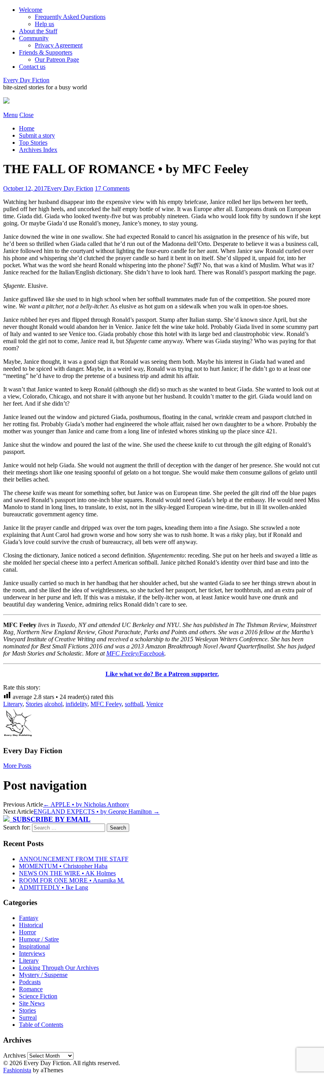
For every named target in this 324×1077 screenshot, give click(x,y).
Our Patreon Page (57, 59)
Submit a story (37, 135)
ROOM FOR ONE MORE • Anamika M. (71, 880)
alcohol (53, 704)
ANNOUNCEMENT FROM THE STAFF (73, 859)
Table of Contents (41, 1024)
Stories (34, 704)
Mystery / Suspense (43, 974)
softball (134, 704)
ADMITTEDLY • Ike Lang (53, 887)
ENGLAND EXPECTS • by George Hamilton (97, 811)
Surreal (28, 1017)
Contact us (32, 66)
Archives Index (38, 149)
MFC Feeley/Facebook (135, 653)
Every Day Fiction (26, 80)
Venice (154, 704)
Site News (32, 1003)
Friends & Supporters (45, 52)
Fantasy (28, 918)
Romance (31, 989)
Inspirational (34, 946)
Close (26, 114)
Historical (31, 925)
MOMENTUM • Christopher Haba (63, 866)
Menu (10, 114)
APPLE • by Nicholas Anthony (86, 804)
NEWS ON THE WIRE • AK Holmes (67, 873)
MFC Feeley (106, 704)
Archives (14, 1055)
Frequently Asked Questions (70, 16)
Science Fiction (38, 996)
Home (26, 128)
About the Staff (38, 31)
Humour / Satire (39, 939)
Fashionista (17, 1070)
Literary (13, 704)
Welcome (30, 9)
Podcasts (30, 982)
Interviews (32, 953)
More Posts (17, 765)
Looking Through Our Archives (59, 967)
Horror (27, 932)
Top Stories (33, 142)
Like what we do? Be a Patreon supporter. (162, 674)
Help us (44, 24)
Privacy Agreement (59, 45)
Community (34, 38)
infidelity (76, 704)
